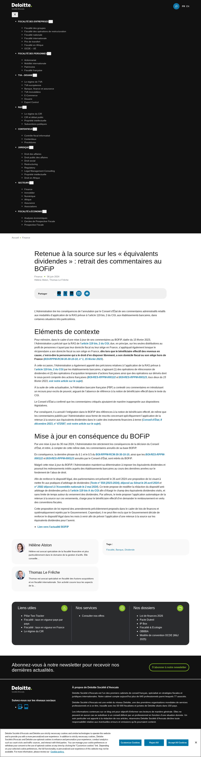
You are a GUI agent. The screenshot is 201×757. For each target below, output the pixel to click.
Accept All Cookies (177, 742)
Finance (26, 237)
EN (187, 6)
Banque (119, 549)
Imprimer (87, 293)
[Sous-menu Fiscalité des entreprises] (51, 21)
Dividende (130, 549)
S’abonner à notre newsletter (169, 667)
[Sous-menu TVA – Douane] (35, 75)
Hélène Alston (41, 279)
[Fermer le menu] (15, 14)
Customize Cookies (130, 742)
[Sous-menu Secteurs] (31, 183)
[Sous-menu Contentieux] (35, 129)
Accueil (15, 237)
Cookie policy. (57, 751)
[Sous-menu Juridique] (31, 147)
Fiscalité (110, 549)
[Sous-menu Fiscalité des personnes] (49, 53)
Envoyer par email (79, 293)
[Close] (196, 742)
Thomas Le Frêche (58, 279)
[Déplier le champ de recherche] (176, 6)
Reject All (154, 742)
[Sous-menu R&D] (24, 107)
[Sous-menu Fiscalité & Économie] (44, 211)
